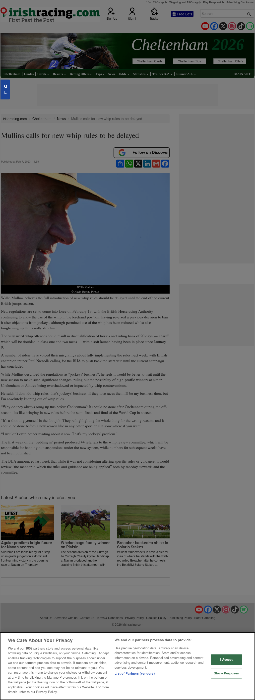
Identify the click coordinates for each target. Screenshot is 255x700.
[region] (127, 666)
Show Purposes (226, 673)
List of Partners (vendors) (134, 673)
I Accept (226, 659)
